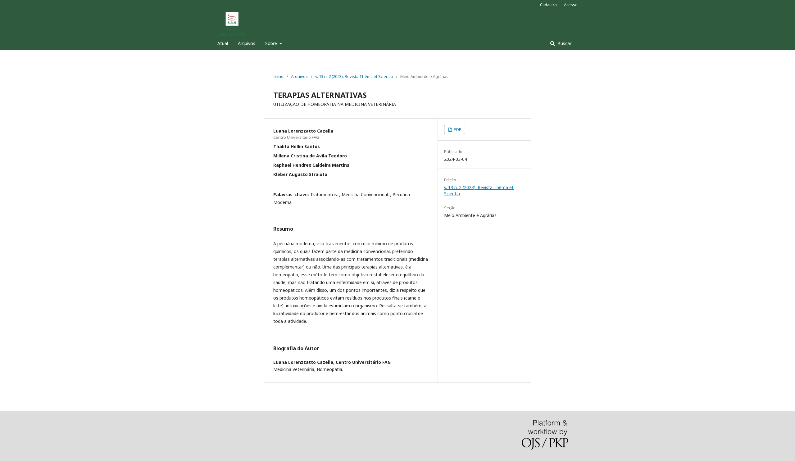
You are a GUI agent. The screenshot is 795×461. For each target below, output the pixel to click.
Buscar (563, 43)
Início (278, 76)
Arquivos (246, 43)
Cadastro (548, 4)
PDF (457, 129)
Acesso (571, 4)
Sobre (271, 43)
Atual (222, 43)
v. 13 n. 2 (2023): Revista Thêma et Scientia (354, 76)
